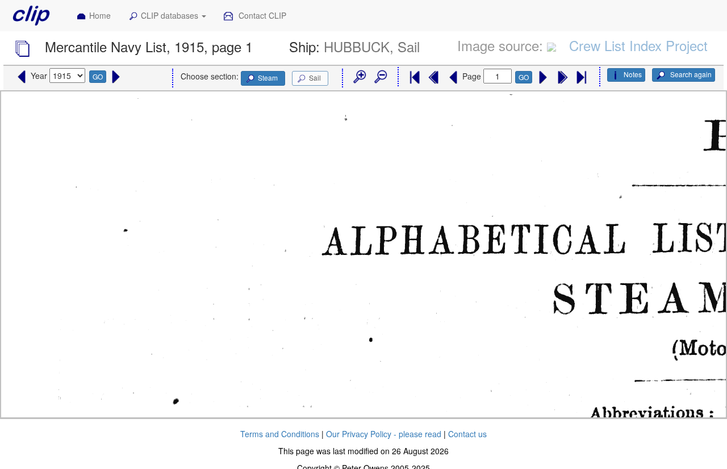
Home (100, 15)
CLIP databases (170, 15)
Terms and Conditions (279, 433)
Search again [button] (690, 74)
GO (98, 76)
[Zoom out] (379, 77)
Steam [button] (268, 77)
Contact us (467, 433)
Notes (633, 74)
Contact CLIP (261, 15)
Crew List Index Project (638, 45)
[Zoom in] (358, 77)
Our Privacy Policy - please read (383, 433)
